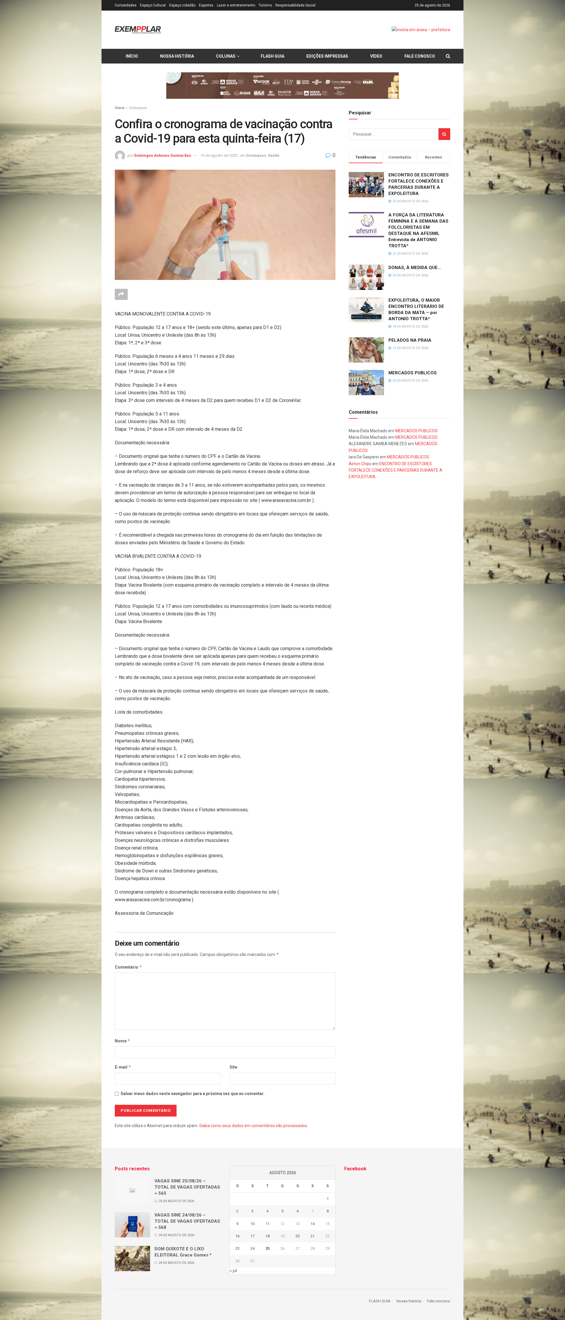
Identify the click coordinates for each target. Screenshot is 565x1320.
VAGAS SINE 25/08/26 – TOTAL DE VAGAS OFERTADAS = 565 (187, 1187)
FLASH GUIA (272, 56)
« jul (233, 1270)
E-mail (123, 1067)
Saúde (274, 155)
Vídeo (376, 56)
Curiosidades (126, 5)
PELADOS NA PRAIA (409, 340)
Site (233, 1067)
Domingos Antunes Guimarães (162, 155)
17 (252, 1236)
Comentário (128, 967)
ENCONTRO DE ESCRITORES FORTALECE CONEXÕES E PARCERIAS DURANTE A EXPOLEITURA (395, 470)
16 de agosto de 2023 (218, 155)
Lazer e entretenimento (236, 5)
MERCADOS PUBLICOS (412, 373)
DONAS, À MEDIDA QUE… (414, 267)
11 (267, 1223)
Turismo (265, 5)
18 (267, 1236)
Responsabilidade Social (295, 5)
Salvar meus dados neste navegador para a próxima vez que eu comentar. (193, 1093)
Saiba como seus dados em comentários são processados (253, 1125)
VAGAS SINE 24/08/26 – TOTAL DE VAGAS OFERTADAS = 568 (187, 1221)
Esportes (206, 5)
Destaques (138, 108)
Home (119, 108)
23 (237, 1248)
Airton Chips (360, 463)
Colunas (225, 56)
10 (252, 1223)
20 (297, 1236)
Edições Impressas (327, 56)
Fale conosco (419, 56)
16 (237, 1236)
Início (132, 56)
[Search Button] (444, 134)
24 (252, 1248)
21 (312, 1236)
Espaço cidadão (182, 5)
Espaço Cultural (153, 5)
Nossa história (177, 56)
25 (267, 1248)
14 (312, 1223)
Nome (122, 1041)
